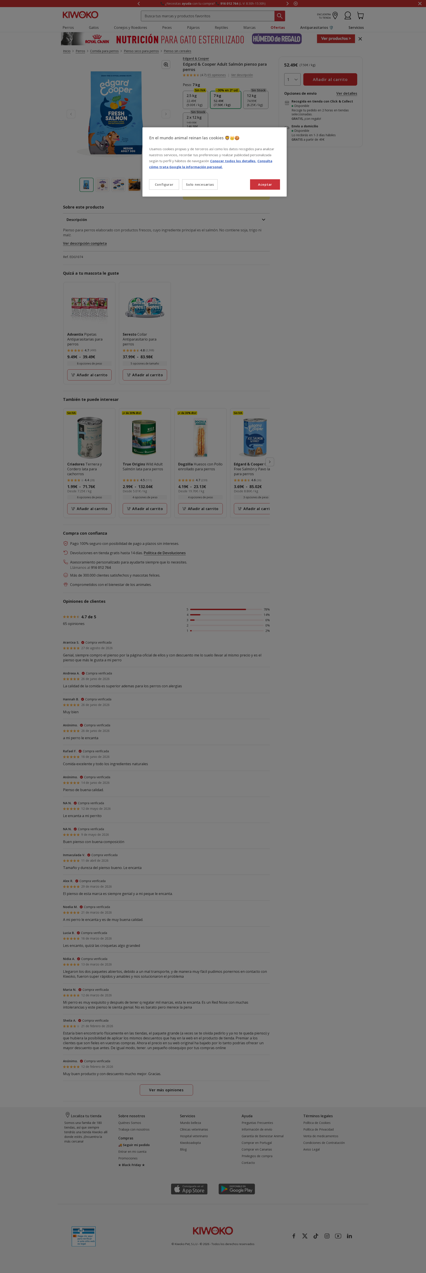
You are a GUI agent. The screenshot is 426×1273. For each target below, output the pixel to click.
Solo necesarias (200, 184)
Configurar (164, 184)
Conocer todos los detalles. (233, 161)
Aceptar (265, 184)
